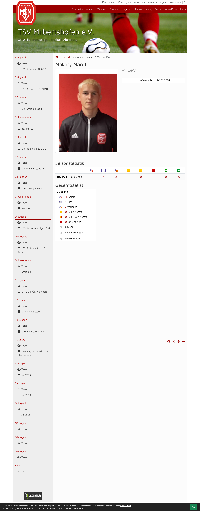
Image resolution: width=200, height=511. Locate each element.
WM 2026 (174, 2)
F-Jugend (20, 339)
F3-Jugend (21, 383)
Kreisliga (26, 271)
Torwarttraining (143, 9)
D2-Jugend (21, 236)
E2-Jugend (21, 299)
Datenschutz (125, 505)
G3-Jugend (21, 437)
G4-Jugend (21, 451)
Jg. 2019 (26, 375)
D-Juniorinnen (23, 260)
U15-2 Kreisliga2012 (32, 168)
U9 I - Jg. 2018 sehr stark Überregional (34, 353)
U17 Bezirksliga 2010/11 (34, 89)
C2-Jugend (21, 156)
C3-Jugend (21, 176)
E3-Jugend (21, 319)
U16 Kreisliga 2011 (31, 108)
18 (91, 176)
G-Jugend (20, 403)
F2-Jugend (21, 363)
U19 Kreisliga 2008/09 (34, 69)
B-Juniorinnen (23, 117)
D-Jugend (20, 216)
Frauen (114, 9)
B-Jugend (20, 77)
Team (24, 63)
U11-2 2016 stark (30, 311)
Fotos (158, 9)
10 (178, 176)
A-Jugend (20, 57)
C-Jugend (20, 136)
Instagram (125, 2)
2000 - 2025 (25, 471)
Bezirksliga (27, 128)
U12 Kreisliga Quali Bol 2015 (32, 250)
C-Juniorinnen (23, 196)
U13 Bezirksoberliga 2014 (35, 228)
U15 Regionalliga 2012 (34, 148)
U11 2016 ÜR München (34, 291)
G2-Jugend (21, 423)
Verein (89, 9)
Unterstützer (171, 9)
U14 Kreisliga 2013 (31, 188)
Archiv (18, 465)
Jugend (126, 9)
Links (183, 9)
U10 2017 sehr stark (32, 331)
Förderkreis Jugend (157, 2)
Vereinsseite (139, 2)
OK (193, 507)
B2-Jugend (21, 97)
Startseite (77, 9)
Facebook (110, 2)
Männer (101, 9)
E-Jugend (20, 280)
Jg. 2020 (26, 414)
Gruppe (25, 208)
